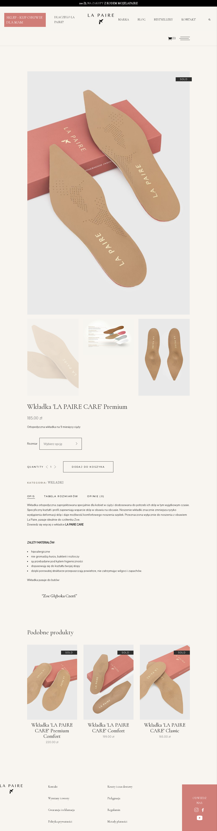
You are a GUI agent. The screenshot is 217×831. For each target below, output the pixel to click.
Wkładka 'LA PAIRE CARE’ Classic (164, 728)
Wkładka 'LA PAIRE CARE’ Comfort (108, 728)
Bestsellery (163, 19)
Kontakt (188, 19)
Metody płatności (117, 821)
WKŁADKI (56, 482)
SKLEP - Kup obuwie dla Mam (24, 20)
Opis (31, 496)
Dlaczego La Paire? (64, 19)
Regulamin (113, 810)
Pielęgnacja (113, 798)
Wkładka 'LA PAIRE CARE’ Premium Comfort (52, 730)
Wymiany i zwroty (58, 798)
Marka (123, 19)
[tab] (35, 496)
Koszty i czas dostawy (119, 786)
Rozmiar (32, 444)
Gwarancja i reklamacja (61, 810)
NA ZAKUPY (108, 3)
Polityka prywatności (60, 821)
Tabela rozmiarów (61, 496)
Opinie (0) (95, 496)
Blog (141, 19)
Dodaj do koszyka (88, 466)
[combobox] (60, 444)
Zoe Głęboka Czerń (59, 596)
